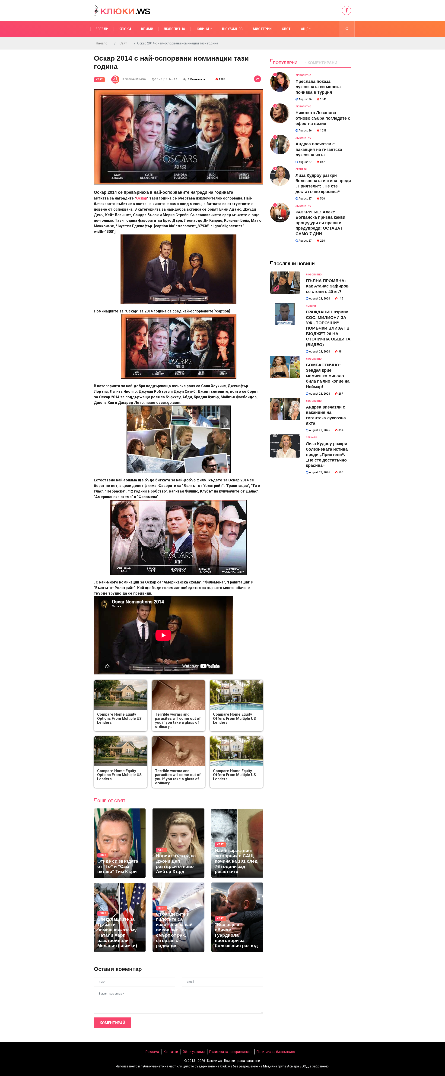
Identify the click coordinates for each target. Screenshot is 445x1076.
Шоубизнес (232, 29)
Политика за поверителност (230, 1052)
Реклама (152, 1052)
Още (305, 29)
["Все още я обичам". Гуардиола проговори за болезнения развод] (237, 917)
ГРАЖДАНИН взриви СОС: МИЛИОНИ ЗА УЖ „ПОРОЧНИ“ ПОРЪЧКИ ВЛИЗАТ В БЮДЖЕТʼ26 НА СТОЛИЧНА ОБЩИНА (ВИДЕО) (328, 328)
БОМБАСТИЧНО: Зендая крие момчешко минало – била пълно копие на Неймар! (328, 376)
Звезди (101, 29)
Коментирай (112, 1023)
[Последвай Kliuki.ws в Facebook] (346, 10)
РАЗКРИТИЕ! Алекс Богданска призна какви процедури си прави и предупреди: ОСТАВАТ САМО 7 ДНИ (320, 223)
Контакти (171, 1052)
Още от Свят (111, 801)
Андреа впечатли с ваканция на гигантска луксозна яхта (319, 149)
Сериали (301, 169)
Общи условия (194, 1052)
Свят (286, 29)
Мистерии (262, 29)
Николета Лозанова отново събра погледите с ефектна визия (323, 118)
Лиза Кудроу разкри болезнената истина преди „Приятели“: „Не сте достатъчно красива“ (327, 454)
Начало (101, 43)
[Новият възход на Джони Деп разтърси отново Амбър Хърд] (178, 843)
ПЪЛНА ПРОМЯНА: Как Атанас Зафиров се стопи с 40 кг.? (327, 286)
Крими (147, 29)
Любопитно (174, 29)
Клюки (125, 29)
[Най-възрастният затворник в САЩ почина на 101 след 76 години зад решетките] (237, 843)
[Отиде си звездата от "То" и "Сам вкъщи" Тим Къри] (120, 843)
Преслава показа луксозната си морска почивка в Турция (318, 87)
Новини (202, 29)
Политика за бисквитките (276, 1052)
